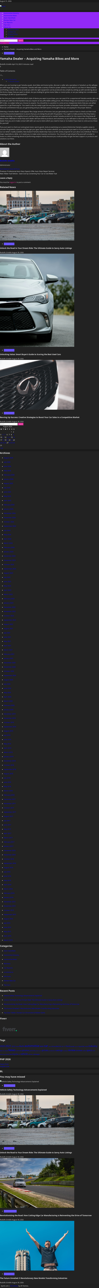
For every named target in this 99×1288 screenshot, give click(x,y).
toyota (15, 1054)
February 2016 (9, 893)
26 (5, 443)
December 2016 (9, 850)
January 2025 (8, 509)
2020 (2, 1046)
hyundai (81, 1046)
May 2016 (7, 880)
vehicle (24, 1053)
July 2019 (7, 735)
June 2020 (7, 688)
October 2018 (9, 765)
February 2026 (9, 475)
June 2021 (7, 637)
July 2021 (7, 633)
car (46, 1046)
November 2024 (10, 517)
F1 (64, 1046)
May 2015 (7, 932)
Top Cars (7, 25)
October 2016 (9, 859)
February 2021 (9, 654)
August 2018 (8, 774)
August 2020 (8, 680)
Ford (68, 1046)
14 (10, 437)
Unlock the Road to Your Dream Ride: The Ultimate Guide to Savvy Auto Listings (36, 248)
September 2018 (10, 769)
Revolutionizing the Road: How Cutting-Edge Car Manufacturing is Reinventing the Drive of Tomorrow (41, 1004)
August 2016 (8, 867)
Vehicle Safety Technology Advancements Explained (23, 996)
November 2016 (10, 855)
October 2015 (9, 910)
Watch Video (4, 43)
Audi (17, 1046)
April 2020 (7, 697)
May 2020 (7, 692)
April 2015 (7, 936)
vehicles (30, 1054)
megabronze (4, 1066)
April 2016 (7, 885)
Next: (28, 174)
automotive (32, 1046)
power (37, 1050)
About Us (7, 27)
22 (12, 440)
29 (12, 443)
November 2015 (10, 906)
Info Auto (7, 976)
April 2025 (7, 500)
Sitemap (11, 36)
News (12, 1050)
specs (89, 1050)
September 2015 (10, 914)
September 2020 (10, 675)
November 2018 (10, 761)
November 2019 (10, 718)
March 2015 (8, 940)
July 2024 (7, 530)
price (40, 1050)
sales (84, 1050)
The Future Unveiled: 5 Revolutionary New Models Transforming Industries (31, 1008)
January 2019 (8, 757)
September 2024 (10, 526)
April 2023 (7, 590)
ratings (59, 1050)
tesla (7, 1054)
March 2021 (8, 650)
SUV (94, 1050)
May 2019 (7, 744)
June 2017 (7, 825)
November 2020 (10, 667)
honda (72, 1046)
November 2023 (10, 560)
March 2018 (8, 791)
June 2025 (7, 492)
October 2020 (9, 671)
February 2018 (9, 795)
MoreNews (14, 1286)
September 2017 (10, 812)
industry (92, 1046)
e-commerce (8, 972)
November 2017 (10, 803)
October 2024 (9, 522)
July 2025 (7, 488)
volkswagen (36, 1054)
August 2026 (8, 458)
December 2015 (9, 902)
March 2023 (8, 594)
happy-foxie (4, 1064)
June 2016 (7, 876)
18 (3, 440)
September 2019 (10, 727)
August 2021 (8, 628)
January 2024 (8, 552)
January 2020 (8, 710)
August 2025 (8, 483)
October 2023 (9, 564)
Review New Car (10, 20)
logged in (13, 182)
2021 (8, 1046)
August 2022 (8, 624)
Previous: (27, 171)
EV (62, 1046)
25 (3, 443)
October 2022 (9, 616)
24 (1, 443)
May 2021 (7, 641)
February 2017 (9, 842)
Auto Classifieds (9, 18)
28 (10, 443)
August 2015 (8, 919)
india (86, 1046)
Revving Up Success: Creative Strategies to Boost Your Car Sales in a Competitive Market (39, 417)
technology (3, 1054)
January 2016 (8, 897)
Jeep (1, 1050)
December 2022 (9, 607)
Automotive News (10, 15)
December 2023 (9, 556)
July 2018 (7, 778)
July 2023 (7, 577)
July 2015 (7, 923)
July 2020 (7, 684)
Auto (21, 1046)
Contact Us (12, 32)
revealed (65, 1050)
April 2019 (7, 748)
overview (19, 1050)
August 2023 (8, 573)
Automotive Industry (11, 13)
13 (7, 437)
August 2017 (8, 816)
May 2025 (7, 496)
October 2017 (9, 808)
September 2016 (10, 863)
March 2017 (8, 838)
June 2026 (7, 466)
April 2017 (7, 833)
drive (53, 1046)
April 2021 (7, 646)
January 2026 (8, 479)
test (11, 1054)
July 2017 (7, 821)
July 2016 (7, 872)
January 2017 (8, 846)
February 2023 (9, 599)
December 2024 (9, 513)
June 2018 (7, 782)
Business (7, 964)
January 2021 (8, 658)
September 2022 (10, 620)
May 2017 (7, 829)
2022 (13, 1046)
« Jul (1, 448)
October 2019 (9, 722)
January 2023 (8, 603)
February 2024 (9, 547)
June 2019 (7, 739)
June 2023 (7, 582)
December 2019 (9, 714)
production (52, 1050)
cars (49, 1046)
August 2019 (8, 731)
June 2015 (7, 927)
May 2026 (7, 471)
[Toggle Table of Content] (1, 76)
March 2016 (8, 889)
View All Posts (15, 169)
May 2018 (7, 786)
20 (7, 440)
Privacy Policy (13, 34)
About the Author (11, 79)
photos (25, 1050)
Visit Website (5, 169)
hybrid (76, 1046)
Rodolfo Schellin (6, 64)
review (71, 1050)
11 (3, 437)
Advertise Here (13, 29)
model (6, 1050)
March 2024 (8, 543)
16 (14, 437)
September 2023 (10, 569)
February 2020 (9, 705)
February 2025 (9, 505)
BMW (42, 1046)
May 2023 (7, 586)
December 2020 (9, 663)
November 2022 (10, 611)
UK (19, 1054)
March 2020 (8, 701)
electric (58, 1046)
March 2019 (8, 752)
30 (14, 443)
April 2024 (7, 539)
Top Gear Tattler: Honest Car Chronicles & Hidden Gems (24, 1013)
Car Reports (8, 22)
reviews (79, 1050)
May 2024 (7, 535)
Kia (3, 1050)
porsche (32, 1050)
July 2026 (7, 462)
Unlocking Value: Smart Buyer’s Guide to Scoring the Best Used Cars (30, 354)
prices (45, 1050)
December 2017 (9, 799)
